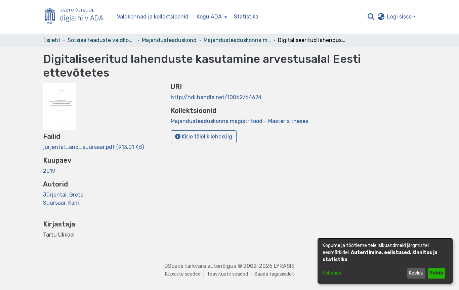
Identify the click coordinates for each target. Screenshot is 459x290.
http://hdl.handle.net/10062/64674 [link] (216, 97)
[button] (371, 17)
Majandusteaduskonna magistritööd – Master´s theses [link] (237, 40)
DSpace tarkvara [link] (185, 266)
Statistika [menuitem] (246, 16)
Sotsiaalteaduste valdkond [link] (101, 40)
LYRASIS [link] (284, 266)
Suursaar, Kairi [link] (61, 203)
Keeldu (416, 273)
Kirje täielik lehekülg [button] (206, 136)
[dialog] (385, 261)
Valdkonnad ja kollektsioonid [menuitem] (153, 16)
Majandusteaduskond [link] (169, 40)
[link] (93, 147)
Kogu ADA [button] (209, 16)
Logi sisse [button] (400, 16)
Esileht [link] (51, 40)
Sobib (436, 273)
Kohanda (332, 273)
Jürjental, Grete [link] (63, 195)
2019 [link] (49, 171)
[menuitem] (211, 17)
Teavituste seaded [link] (227, 274)
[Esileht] (76, 17)
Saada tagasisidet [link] (274, 274)
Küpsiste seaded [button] (183, 274)
